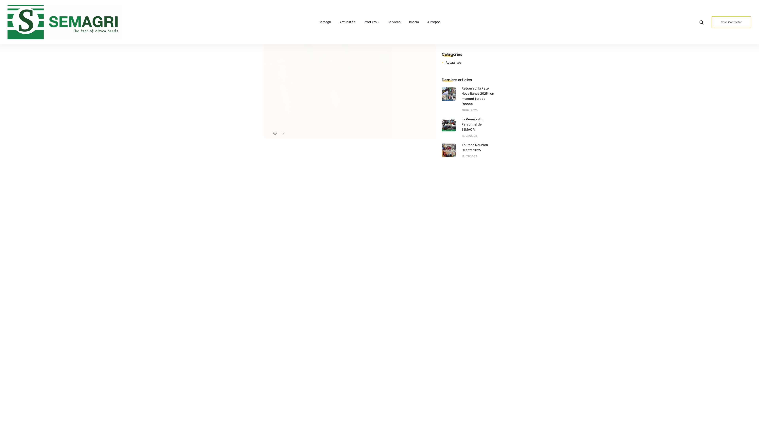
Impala (414, 22)
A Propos (434, 22)
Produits (370, 22)
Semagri (325, 22)
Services (394, 22)
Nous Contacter (731, 22)
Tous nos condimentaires (206, 220)
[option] (350, 84)
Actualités (347, 22)
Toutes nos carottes (381, 102)
